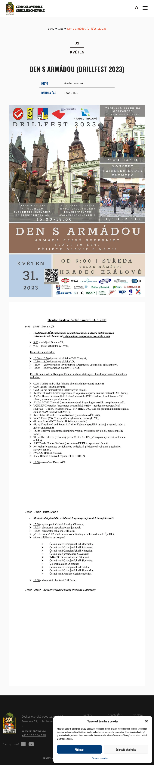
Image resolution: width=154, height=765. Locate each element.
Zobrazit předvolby (126, 749)
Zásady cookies (100, 758)
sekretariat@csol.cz (34, 730)
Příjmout (79, 749)
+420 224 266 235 (34, 735)
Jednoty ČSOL (115, 715)
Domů (51, 28)
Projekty (87, 715)
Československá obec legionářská (30, 9)
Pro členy (137, 715)
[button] (146, 721)
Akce (60, 28)
